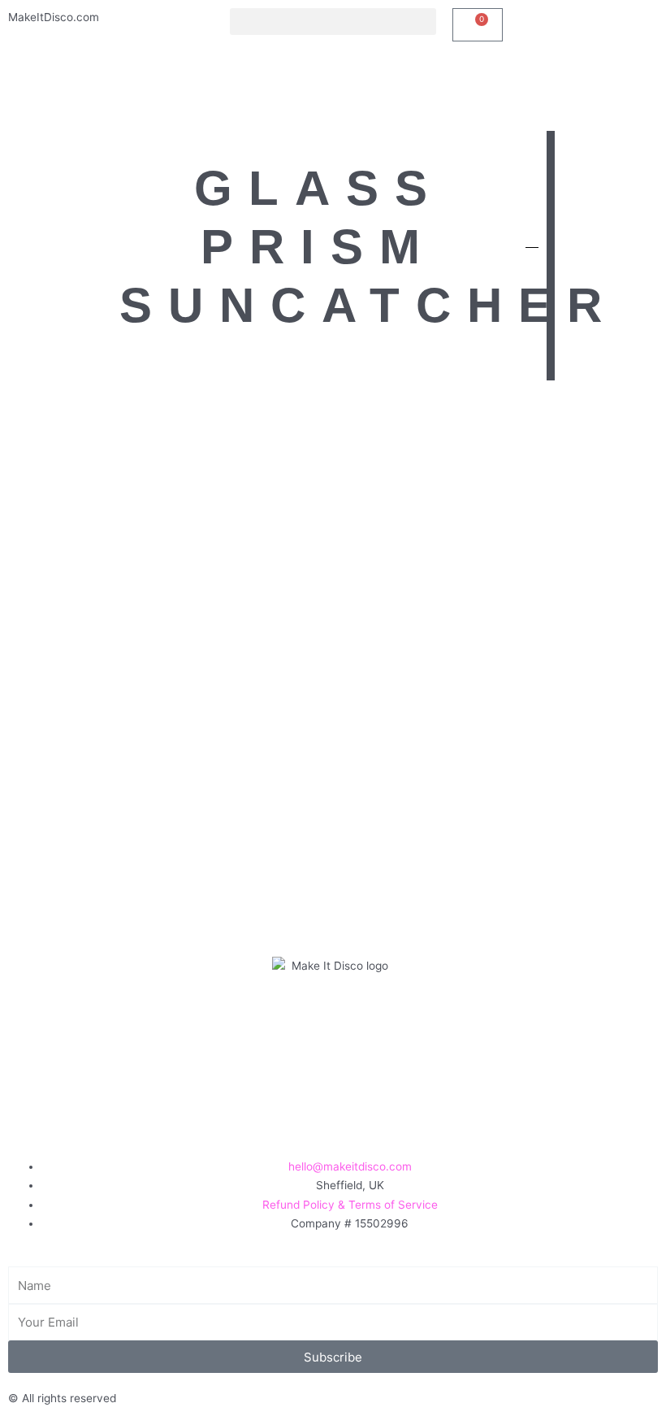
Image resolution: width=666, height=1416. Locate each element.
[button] (332, 21)
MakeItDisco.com (53, 17)
